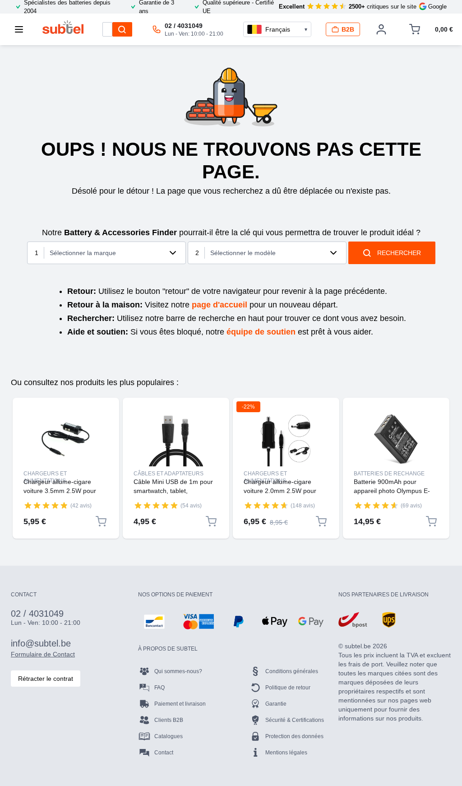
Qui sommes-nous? (178, 671)
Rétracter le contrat (45, 678)
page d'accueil (219, 304)
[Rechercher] (122, 29)
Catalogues (168, 736)
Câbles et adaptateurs (168, 473)
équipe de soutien (261, 331)
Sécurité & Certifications (294, 720)
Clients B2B (168, 720)
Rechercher (399, 252)
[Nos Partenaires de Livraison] (352, 620)
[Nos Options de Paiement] (154, 621)
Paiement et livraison (180, 704)
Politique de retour (287, 687)
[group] (46, 505)
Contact (163, 752)
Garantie (275, 704)
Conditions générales (291, 671)
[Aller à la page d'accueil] (62, 27)
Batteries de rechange (389, 473)
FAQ (159, 687)
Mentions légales (286, 752)
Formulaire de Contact (43, 654)
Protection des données (294, 736)
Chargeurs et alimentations (45, 473)
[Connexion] (381, 29)
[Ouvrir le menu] (21, 29)
